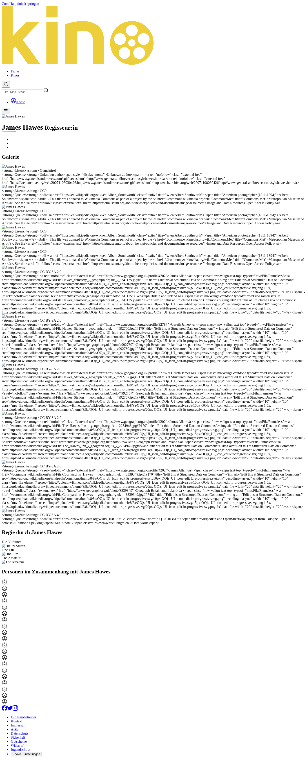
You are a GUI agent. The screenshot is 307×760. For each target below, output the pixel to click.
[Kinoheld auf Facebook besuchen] (4, 709)
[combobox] (22, 92)
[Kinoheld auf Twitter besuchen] (10, 709)
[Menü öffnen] (6, 111)
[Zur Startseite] (153, 36)
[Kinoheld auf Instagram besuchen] (15, 709)
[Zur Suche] (6, 84)
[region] (153, 552)
